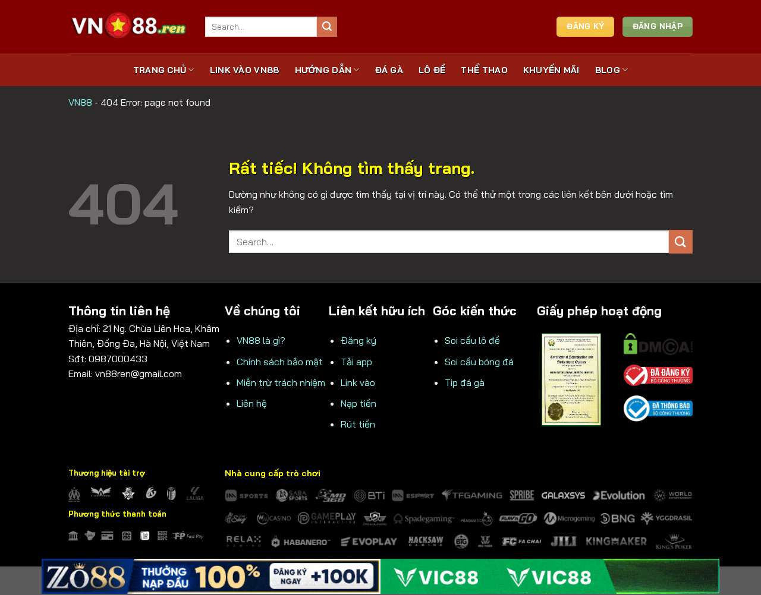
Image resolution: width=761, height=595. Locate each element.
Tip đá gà (465, 382)
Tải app (356, 362)
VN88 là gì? (261, 340)
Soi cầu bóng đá (479, 362)
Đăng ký (358, 340)
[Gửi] (327, 27)
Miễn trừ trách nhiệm (281, 382)
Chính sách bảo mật (280, 362)
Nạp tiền (358, 403)
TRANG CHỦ (160, 70)
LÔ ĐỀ (432, 70)
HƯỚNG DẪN (323, 70)
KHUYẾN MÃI (551, 70)
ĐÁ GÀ (389, 70)
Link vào (358, 382)
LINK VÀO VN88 (244, 70)
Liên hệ (252, 403)
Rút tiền (358, 424)
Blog (607, 70)
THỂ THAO (484, 70)
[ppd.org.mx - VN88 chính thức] (127, 26)
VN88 (80, 102)
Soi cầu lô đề (472, 340)
